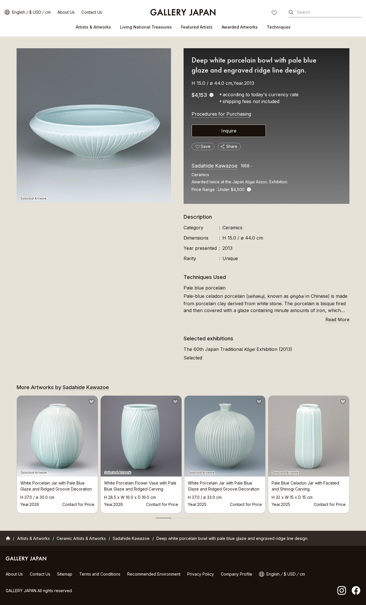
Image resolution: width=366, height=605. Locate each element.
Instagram (341, 590)
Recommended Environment (153, 574)
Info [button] (249, 189)
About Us (66, 12)
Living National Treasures (146, 27)
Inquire (228, 131)
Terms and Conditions (99, 574)
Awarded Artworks (240, 27)
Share (231, 146)
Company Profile (236, 574)
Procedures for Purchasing (221, 114)
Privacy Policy (200, 574)
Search (303, 12)
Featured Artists (196, 27)
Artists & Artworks (93, 27)
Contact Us (91, 12)
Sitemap (64, 574)
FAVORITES (275, 13)
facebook (356, 590)
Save (91, 402)
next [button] (349, 452)
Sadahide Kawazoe (214, 166)
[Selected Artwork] (94, 125)
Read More (337, 319)
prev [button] (16, 452)
